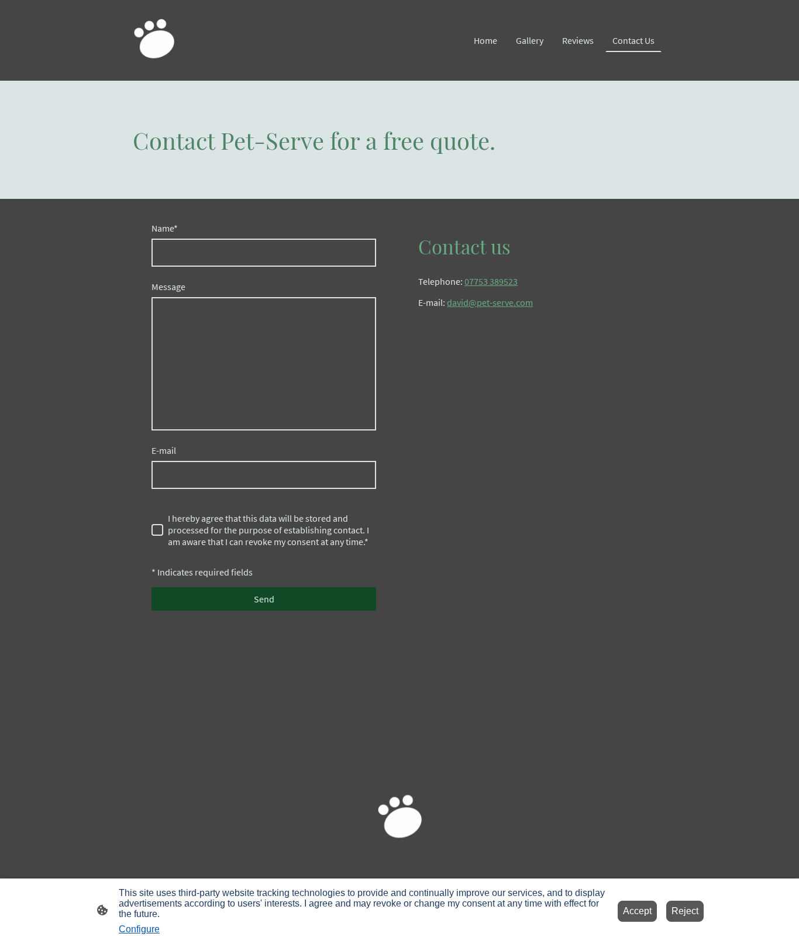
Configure (139, 929)
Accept (637, 911)
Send (264, 599)
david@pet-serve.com (490, 302)
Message (168, 286)
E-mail (163, 450)
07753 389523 (491, 281)
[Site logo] (154, 40)
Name (164, 228)
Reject (684, 911)
